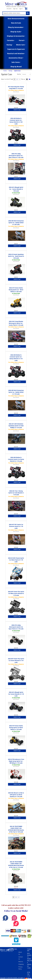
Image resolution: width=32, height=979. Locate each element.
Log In (21, 8)
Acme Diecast (16, 91)
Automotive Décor (16, 58)
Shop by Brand (16, 67)
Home (5, 71)
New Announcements (16, 18)
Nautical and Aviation (15, 53)
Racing (9, 45)
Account (9, 8)
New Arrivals (16, 23)
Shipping (21, 964)
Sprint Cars (17, 71)
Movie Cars (20, 45)
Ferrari (21, 40)
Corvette (10, 40)
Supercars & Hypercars (16, 49)
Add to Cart (17, 109)
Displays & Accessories (15, 36)
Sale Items (16, 62)
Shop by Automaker (15, 27)
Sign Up (15, 8)
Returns (20, 961)
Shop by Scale (15, 32)
